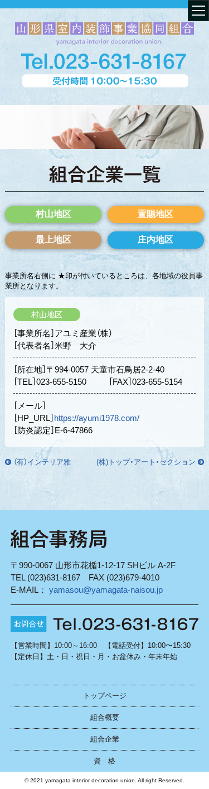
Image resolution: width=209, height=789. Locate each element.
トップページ (105, 695)
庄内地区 (155, 239)
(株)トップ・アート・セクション (146, 462)
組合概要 (104, 717)
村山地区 (53, 214)
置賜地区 (155, 214)
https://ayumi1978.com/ (96, 418)
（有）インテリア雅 (42, 462)
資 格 (104, 761)
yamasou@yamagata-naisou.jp (106, 589)
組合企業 (104, 739)
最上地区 (53, 239)
